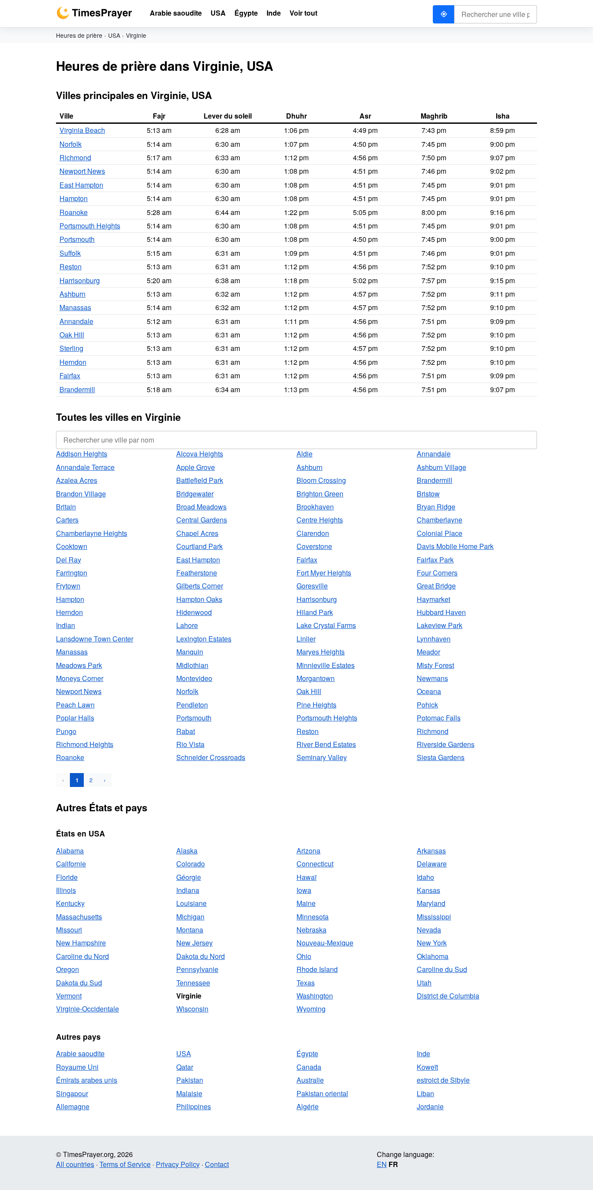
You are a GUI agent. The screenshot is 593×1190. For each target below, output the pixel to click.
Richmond (75, 157)
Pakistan (189, 1080)
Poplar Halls (75, 718)
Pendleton (192, 705)
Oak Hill (71, 335)
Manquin (189, 652)
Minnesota (312, 917)
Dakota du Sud (79, 983)
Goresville (312, 586)
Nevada (429, 930)
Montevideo (194, 678)
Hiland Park (314, 612)
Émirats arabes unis (86, 1080)
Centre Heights (319, 520)
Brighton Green (319, 494)
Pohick (427, 705)
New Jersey (194, 943)
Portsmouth (77, 239)
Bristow (428, 494)
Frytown (68, 586)
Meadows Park (79, 665)
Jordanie (430, 1106)
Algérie (307, 1106)
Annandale (76, 321)
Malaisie (189, 1093)
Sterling (71, 348)
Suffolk (70, 253)
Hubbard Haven (441, 612)
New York (432, 943)
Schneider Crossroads (210, 757)
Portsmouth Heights (89, 226)
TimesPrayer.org (94, 12)
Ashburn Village (441, 467)
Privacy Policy (178, 1164)
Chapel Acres (197, 533)
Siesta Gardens (441, 757)
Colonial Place (439, 533)
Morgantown (315, 678)
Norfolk (70, 144)
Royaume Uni (77, 1067)
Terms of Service (125, 1164)
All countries (75, 1164)
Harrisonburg (79, 280)
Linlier (306, 639)
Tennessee (193, 983)
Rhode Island (317, 969)
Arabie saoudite (80, 1053)
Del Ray (68, 560)
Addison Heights (81, 454)
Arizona (308, 851)
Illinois (66, 890)
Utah (424, 983)
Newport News (82, 171)
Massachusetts (79, 917)
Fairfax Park (435, 560)
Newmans (432, 678)
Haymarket (433, 599)
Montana (189, 930)
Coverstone (314, 546)
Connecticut (314, 864)
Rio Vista (190, 744)
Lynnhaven (434, 639)
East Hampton (81, 185)
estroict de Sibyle (443, 1080)
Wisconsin (192, 1009)
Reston (70, 266)
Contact (217, 1164)
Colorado (190, 864)
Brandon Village (81, 494)
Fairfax (69, 375)
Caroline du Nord (82, 956)
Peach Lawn (75, 705)
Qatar (184, 1067)
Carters (67, 520)
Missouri (69, 930)
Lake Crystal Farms (326, 625)
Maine (306, 903)
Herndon (72, 362)
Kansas (428, 890)
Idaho (425, 877)
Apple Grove (195, 467)
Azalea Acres (76, 480)
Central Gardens (201, 520)
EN (382, 1164)
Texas (305, 983)
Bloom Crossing (321, 480)
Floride (67, 877)
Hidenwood (194, 612)
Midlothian (192, 665)
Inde (423, 1053)
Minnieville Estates (325, 665)
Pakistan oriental (322, 1093)
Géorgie (188, 877)
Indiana (187, 890)
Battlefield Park (199, 480)
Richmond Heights (84, 744)
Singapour (72, 1093)
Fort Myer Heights (323, 573)
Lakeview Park (439, 625)
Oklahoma (432, 956)
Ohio (303, 956)
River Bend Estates (326, 744)
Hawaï (306, 877)
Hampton (73, 198)
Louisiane (191, 903)
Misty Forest (435, 665)
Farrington (71, 573)
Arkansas (431, 851)
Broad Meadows (201, 507)
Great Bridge (436, 586)
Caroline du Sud (442, 969)
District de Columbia (448, 996)
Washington (314, 996)
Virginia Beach (82, 130)
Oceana (429, 691)
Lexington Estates (203, 639)
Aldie (304, 454)
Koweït (427, 1067)
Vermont (69, 996)
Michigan (190, 917)
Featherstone (196, 573)
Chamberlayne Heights (91, 533)
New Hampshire (81, 943)
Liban (425, 1093)
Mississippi (434, 917)
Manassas (75, 307)
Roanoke (73, 212)
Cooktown (71, 546)
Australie (310, 1080)
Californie (71, 864)
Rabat (185, 731)
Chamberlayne (439, 520)
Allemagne (72, 1106)
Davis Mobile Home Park (455, 546)
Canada (308, 1067)
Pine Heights (316, 705)
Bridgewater (195, 494)
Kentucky (70, 903)
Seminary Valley (321, 757)
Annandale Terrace (85, 467)
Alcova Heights (199, 454)
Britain (66, 507)
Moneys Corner (79, 678)
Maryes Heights (320, 652)
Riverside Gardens (445, 744)
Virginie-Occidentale (87, 1009)
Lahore (187, 625)
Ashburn (72, 294)
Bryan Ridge (436, 507)
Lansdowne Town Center (94, 639)
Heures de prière (79, 35)
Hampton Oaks (199, 599)
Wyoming (311, 1009)
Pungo (66, 731)
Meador (428, 652)
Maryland (431, 903)
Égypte (307, 1053)
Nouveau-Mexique (324, 943)
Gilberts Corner (199, 586)
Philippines (193, 1106)
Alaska (187, 851)
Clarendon (312, 533)
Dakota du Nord (200, 956)
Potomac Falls (439, 718)
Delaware (432, 864)
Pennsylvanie (197, 969)
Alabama (70, 851)
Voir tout (303, 13)
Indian (65, 625)
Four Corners (437, 573)
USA (114, 35)
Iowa (303, 890)
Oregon (67, 969)
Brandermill (77, 389)
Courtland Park (199, 546)
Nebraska (311, 930)
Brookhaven (315, 507)
